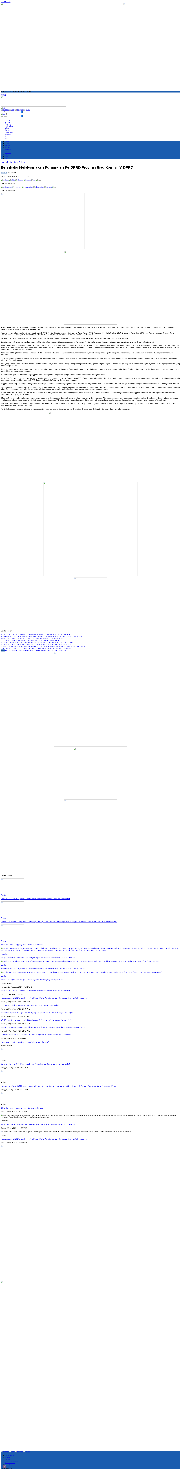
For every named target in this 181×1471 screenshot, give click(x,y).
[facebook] (5, 110)
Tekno (7, 130)
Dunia (7, 122)
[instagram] (19, 110)
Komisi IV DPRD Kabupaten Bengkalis (50, 650)
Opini (7, 136)
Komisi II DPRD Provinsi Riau (22, 650)
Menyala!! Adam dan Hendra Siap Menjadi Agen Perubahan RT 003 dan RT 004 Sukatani (38, 1124)
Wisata (8, 134)
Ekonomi (8, 128)
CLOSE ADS (5, 2)
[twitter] (11, 110)
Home (7, 120)
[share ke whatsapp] (19, 180)
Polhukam (9, 126)
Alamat (7, 1459)
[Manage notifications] (4, 1466)
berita (7, 650)
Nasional (8, 124)
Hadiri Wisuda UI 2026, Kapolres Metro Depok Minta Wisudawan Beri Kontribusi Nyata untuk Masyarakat (44, 1139)
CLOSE (3, 95)
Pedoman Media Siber (11, 1461)
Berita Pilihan (19, 162)
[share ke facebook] (5, 180)
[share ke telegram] (27, 180)
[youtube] (26, 110)
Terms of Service (10, 1463)
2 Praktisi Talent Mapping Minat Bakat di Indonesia (22, 1108)
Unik (7, 138)
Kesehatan (9, 132)
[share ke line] (33, 180)
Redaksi (7, 1457)
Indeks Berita (9, 1465)
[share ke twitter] (12, 180)
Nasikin (4, 173)
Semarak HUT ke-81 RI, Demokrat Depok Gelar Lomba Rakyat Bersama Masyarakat (35, 1064)
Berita (9, 162)
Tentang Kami (9, 1455)
